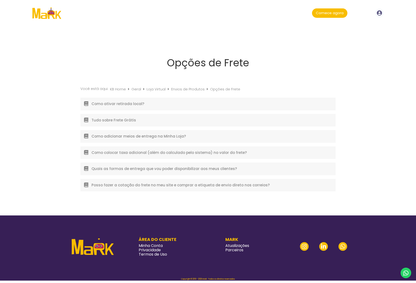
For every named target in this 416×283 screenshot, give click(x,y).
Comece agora (330, 12)
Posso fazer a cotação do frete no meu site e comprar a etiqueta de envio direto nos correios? (180, 185)
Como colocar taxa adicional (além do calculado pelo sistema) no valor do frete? (169, 152)
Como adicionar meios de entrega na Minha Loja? (138, 136)
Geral (136, 89)
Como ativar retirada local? (117, 103)
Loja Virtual (157, 89)
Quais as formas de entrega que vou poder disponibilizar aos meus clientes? (164, 168)
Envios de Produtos (188, 89)
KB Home (118, 89)
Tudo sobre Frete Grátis (113, 120)
